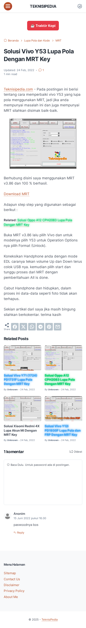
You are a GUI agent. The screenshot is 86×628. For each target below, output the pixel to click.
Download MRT (16, 194)
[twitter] (23, 326)
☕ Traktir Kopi (43, 25)
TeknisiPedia (43, 6)
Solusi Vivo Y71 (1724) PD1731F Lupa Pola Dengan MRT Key (20, 380)
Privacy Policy (14, 591)
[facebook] (15, 326)
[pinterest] (49, 326)
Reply (20, 532)
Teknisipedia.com (18, 89)
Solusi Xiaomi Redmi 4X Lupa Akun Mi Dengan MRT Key (22, 430)
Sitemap (10, 573)
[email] (57, 326)
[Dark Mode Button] (79, 6)
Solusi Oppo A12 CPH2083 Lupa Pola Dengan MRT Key (60, 380)
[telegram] (40, 326)
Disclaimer (11, 585)
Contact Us (12, 579)
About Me (11, 597)
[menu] (8, 6)
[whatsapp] (32, 326)
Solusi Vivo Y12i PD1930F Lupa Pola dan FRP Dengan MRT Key (63, 430)
